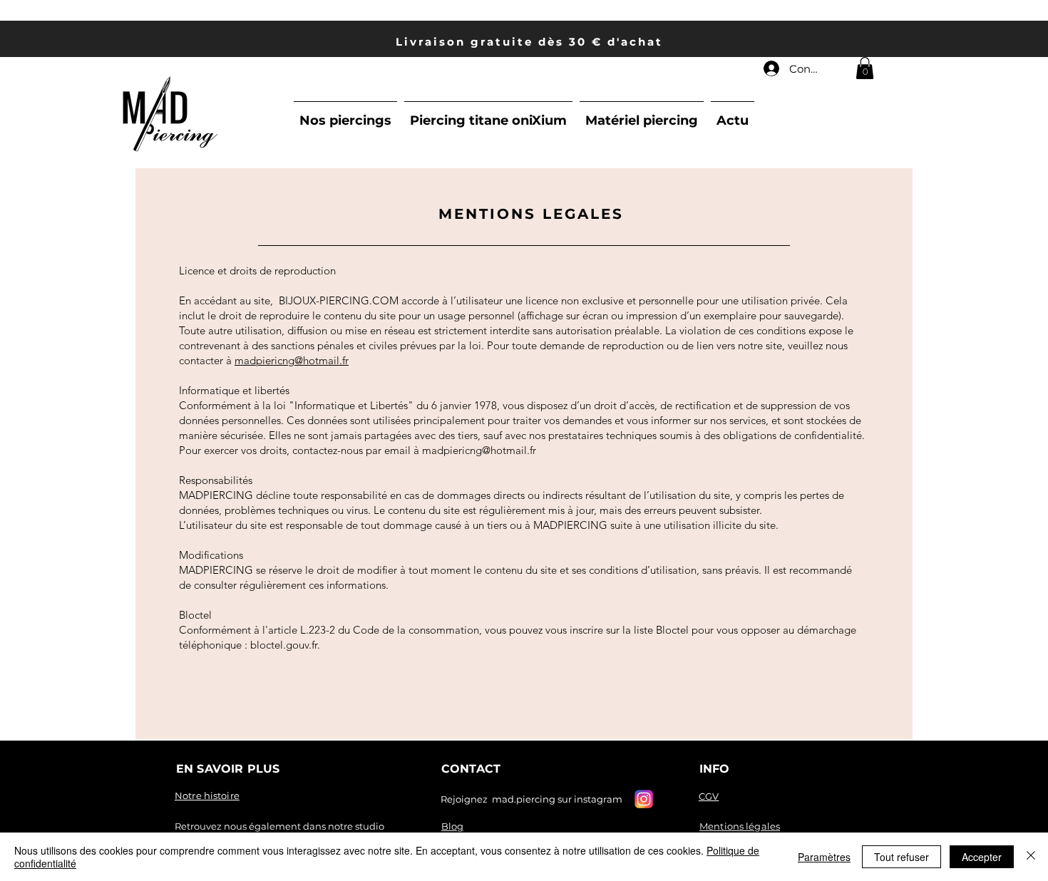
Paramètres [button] (824, 857)
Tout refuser (901, 857)
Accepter (982, 857)
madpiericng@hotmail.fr (292, 360)
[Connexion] (771, 68)
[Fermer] (1030, 857)
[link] (865, 68)
